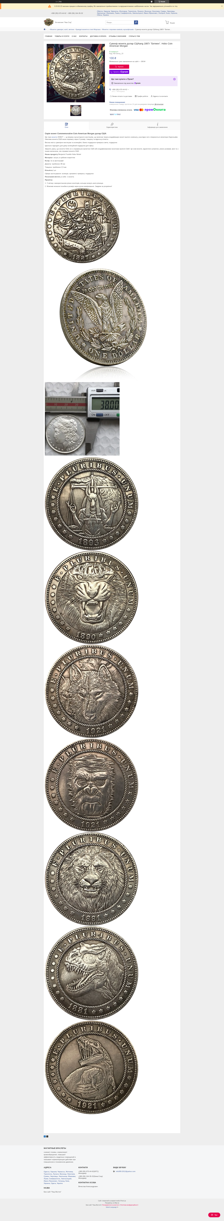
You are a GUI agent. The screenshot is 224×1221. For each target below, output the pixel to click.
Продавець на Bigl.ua (112, 1203)
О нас (74, 36)
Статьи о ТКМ (134, 36)
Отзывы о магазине (117, 36)
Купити (120, 67)
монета (54, 137)
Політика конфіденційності (129, 1205)
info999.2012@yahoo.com (125, 1171)
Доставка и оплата (98, 36)
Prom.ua (123, 1201)
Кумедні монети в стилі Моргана (88, 29)
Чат (216, 1215)
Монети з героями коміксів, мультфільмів (117, 29)
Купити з (117, 72)
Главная (48, 36)
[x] (47, 1137)
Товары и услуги (62, 36)
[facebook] (45, 1137)
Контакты (83, 36)
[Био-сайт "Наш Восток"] (49, 22)
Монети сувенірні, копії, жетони (62, 29)
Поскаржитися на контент (110, 1205)
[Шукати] (136, 22)
